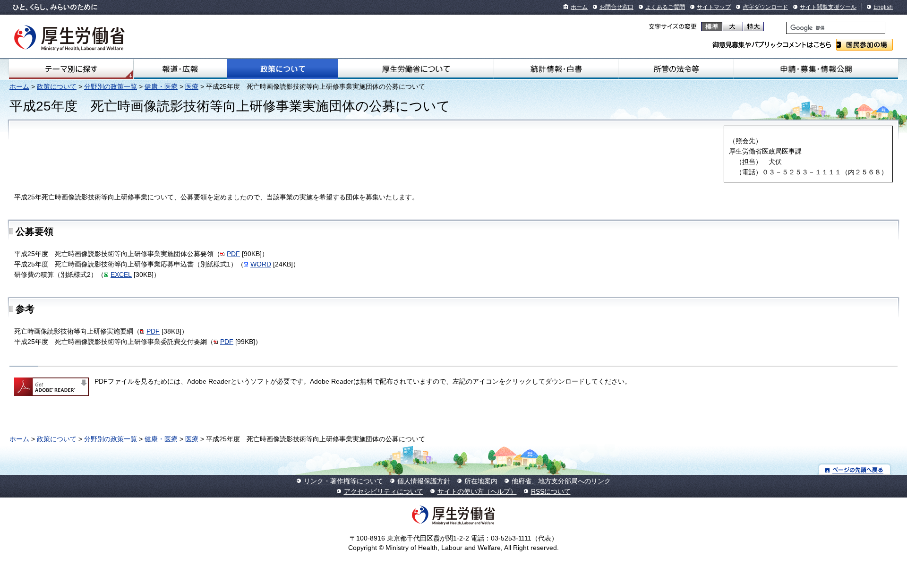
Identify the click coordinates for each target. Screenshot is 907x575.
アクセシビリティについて (383, 491)
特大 (753, 26)
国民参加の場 (864, 45)
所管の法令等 (676, 69)
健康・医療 (161, 86)
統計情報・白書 (556, 69)
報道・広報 (180, 69)
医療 (191, 86)
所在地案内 (480, 481)
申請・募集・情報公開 (816, 69)
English (883, 7)
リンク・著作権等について (343, 481)
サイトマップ (714, 7)
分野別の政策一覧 (110, 86)
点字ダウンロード (765, 7)
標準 (712, 26)
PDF (233, 253)
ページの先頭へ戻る (855, 469)
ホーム (579, 7)
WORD (260, 264)
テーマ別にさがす (71, 69)
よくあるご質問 (665, 7)
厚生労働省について (415, 69)
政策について (282, 69)
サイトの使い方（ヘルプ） (477, 491)
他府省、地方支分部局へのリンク (561, 481)
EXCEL (121, 274)
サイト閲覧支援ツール (828, 7)
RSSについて (551, 491)
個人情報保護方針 (423, 481)
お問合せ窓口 (616, 7)
